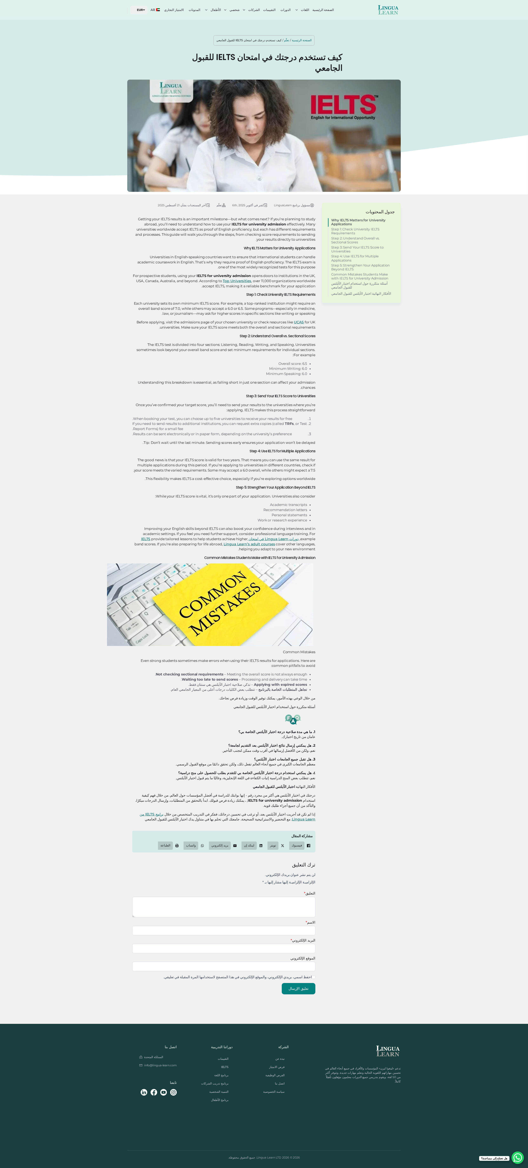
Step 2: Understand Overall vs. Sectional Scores (355, 240)
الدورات (285, 10)
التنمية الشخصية (219, 1092)
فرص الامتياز (277, 1067)
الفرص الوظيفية (275, 1075)
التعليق (309, 893)
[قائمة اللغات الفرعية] (296, 10)
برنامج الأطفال (220, 1100)
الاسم (310, 922)
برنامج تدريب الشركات (215, 1083)
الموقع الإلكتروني (302, 958)
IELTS (225, 1067)
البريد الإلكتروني (303, 940)
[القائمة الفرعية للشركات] (244, 10)
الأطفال (216, 10)
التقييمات (269, 10)
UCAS (299, 322)
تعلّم (286, 40)
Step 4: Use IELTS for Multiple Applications (355, 258)
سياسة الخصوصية (274, 1092)
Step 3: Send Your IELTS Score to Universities (357, 249)
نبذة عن (280, 1059)
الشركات (254, 10)
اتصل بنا (280, 1083)
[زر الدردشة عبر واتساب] (518, 1157)
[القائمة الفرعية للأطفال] (206, 10)
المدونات (194, 10)
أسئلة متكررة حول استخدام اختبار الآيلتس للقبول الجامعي (359, 285)
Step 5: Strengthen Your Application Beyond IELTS (360, 267)
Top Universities (237, 281)
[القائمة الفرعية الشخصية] (225, 10)
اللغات (305, 10)
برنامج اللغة (221, 1075)
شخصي (235, 10)
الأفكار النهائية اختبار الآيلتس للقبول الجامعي (361, 294)
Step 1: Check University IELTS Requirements (355, 231)
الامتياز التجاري (174, 10)
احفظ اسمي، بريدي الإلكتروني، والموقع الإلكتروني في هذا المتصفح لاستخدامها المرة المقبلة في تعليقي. (237, 977)
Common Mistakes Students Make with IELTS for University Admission (359, 276)
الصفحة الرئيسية (323, 10)
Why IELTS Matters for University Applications (358, 222)
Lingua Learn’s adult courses (249, 544)
